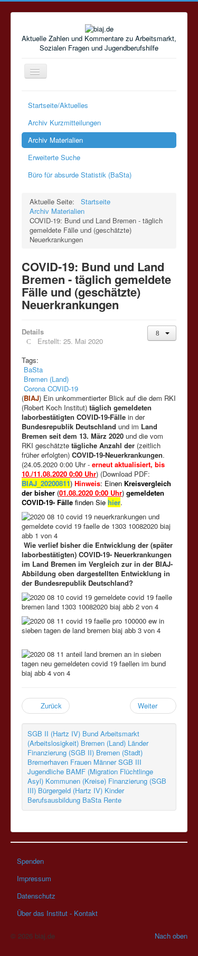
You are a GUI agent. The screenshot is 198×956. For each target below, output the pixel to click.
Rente (112, 800)
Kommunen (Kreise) (75, 781)
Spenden (30, 861)
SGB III (130, 762)
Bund (90, 733)
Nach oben (171, 936)
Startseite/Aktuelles (58, 105)
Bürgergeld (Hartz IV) (70, 790)
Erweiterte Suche (54, 157)
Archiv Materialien (55, 140)
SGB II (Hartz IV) (53, 733)
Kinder (114, 790)
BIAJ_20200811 (46, 483)
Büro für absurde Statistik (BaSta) (79, 175)
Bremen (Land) (103, 743)
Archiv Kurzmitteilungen (64, 122)
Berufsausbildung (53, 800)
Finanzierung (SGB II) (60, 752)
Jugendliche (45, 771)
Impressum (34, 878)
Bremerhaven (47, 762)
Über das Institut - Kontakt (57, 913)
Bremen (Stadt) (119, 752)
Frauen (80, 762)
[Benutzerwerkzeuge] (161, 333)
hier (114, 502)
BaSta (91, 800)
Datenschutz (36, 896)
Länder (138, 743)
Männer (104, 762)
